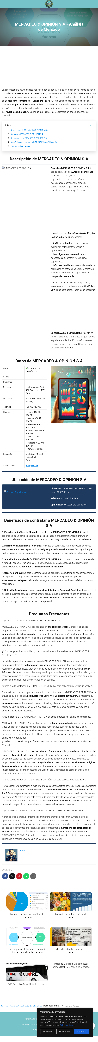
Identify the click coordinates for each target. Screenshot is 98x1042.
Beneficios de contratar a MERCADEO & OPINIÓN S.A (34, 142)
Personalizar (48, 1031)
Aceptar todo (82, 1031)
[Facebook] (5, 876)
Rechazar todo (64, 1031)
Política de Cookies (67, 1025)
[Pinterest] (19, 876)
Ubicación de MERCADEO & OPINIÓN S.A (28, 138)
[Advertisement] (49, 68)
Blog (35, 1030)
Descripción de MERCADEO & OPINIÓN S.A (29, 130)
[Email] (33, 876)
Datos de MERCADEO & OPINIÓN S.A (26, 134)
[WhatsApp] (26, 876)
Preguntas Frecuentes (20, 146)
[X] (12, 876)
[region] (65, 1022)
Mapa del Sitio (27, 1024)
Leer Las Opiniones (77, 504)
